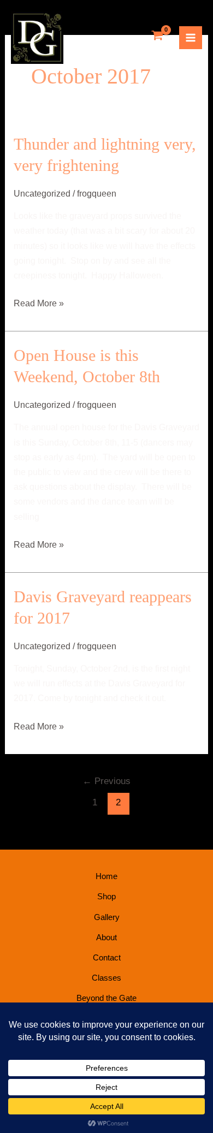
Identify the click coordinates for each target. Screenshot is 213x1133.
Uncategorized (42, 193)
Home (106, 876)
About (106, 937)
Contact (107, 957)
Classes (106, 977)
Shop (106, 896)
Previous (106, 781)
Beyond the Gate (106, 998)
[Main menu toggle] (190, 37)
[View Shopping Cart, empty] (157, 36)
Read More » (39, 302)
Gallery (107, 917)
